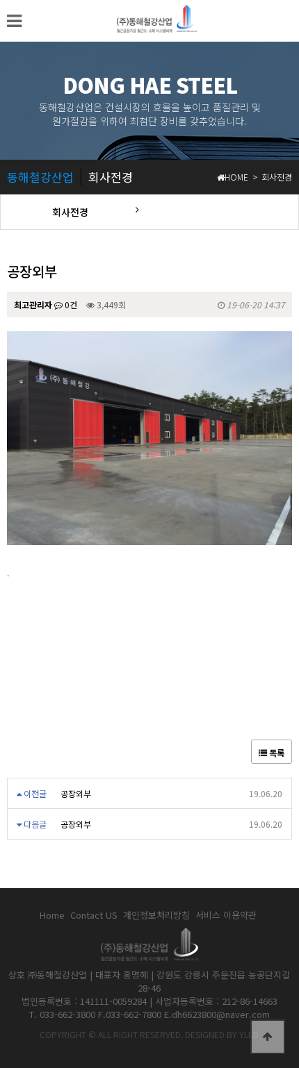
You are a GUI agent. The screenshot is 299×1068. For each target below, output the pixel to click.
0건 (70, 304)
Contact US (94, 915)
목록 (275, 752)
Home (52, 915)
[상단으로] (267, 1036)
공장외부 (75, 793)
